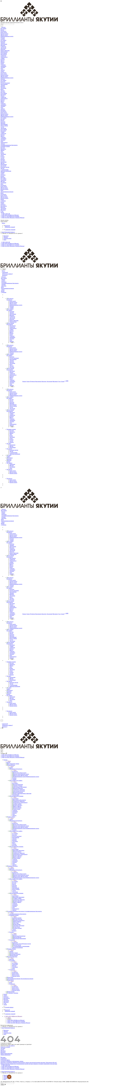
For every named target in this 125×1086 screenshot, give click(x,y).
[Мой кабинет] (1, 722)
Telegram (5, 237)
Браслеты (11, 959)
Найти (2, 1084)
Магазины (3, 1050)
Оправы (11, 951)
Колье (10, 982)
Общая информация (5, 1054)
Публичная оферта (5, 1060)
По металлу (15, 771)
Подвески (11, 868)
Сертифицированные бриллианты (17, 914)
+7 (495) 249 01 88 (5, 213)
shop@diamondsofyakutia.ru (8, 232)
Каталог (8, 762)
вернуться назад (4, 1045)
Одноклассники (7, 238)
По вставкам (15, 798)
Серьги (11, 819)
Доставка (3, 1048)
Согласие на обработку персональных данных (12, 1061)
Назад (9, 761)
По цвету (14, 934)
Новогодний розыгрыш (6, 1053)
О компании (4, 1058)
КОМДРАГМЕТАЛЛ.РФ (95, 1081)
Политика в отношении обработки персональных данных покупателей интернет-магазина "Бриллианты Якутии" (29, 1062)
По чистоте (15, 942)
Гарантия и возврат (5, 1047)
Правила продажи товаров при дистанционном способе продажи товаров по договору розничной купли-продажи (29, 1063)
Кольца (11, 767)
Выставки (3, 1057)
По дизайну (15, 783)
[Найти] (2, 26)
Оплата (2, 1049)
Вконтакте (6, 235)
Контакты (3, 1052)
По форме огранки (16, 917)
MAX (4, 239)
